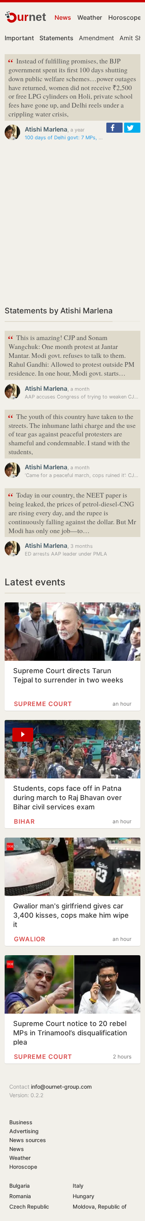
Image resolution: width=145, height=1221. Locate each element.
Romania (20, 1196)
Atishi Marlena (46, 129)
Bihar (24, 821)
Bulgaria (19, 1185)
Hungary (83, 1196)
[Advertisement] (72, 223)
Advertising (24, 1131)
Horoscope (124, 17)
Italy (78, 1185)
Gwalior (29, 939)
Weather (89, 17)
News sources (27, 1140)
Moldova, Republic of (99, 1206)
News (63, 17)
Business (20, 1122)
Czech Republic (29, 1206)
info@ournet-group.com (61, 1086)
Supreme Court (43, 704)
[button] (114, 128)
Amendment (96, 38)
